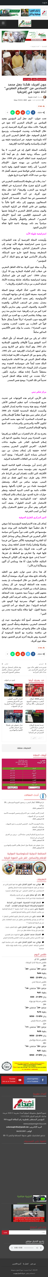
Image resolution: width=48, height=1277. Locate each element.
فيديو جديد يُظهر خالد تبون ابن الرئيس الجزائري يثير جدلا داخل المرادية (36, 669)
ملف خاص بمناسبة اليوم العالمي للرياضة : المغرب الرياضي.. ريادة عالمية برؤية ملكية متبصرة (23, 945)
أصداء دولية (39, 711)
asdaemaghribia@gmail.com (17, 1127)
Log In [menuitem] (44, 3)
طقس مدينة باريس (38, 1020)
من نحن (33, 1264)
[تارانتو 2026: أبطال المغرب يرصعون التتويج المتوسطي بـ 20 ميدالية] (34, 690)
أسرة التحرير (16, 1264)
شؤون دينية (27, 79)
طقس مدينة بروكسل (37, 1040)
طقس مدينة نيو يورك (37, 1001)
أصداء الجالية (18, 711)
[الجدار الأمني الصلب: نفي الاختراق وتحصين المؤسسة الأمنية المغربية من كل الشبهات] (13, 690)
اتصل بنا (25, 1264)
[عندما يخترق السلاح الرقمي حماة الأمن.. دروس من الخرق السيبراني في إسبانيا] (34, 716)
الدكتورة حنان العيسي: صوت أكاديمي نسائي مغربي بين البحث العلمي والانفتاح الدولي (23, 936)
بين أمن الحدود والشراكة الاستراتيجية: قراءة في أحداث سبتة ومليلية (27, 897)
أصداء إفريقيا (41, 79)
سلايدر (34, 79)
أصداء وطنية (18, 685)
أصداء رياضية (39, 685)
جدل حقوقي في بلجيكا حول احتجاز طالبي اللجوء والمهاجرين (24, 845)
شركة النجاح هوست (19, 1273)
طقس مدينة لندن (39, 982)
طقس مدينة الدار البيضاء (36, 962)
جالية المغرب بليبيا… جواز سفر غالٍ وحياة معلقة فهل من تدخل (24, 929)
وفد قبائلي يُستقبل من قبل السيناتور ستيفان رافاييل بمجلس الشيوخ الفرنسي (11, 669)
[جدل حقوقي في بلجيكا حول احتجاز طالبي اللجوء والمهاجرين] (13, 716)
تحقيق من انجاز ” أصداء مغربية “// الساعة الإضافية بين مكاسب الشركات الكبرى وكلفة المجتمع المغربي (23, 910)
